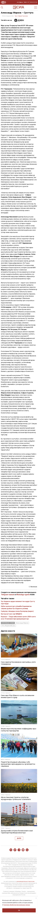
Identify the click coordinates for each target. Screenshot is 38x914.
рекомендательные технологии (25, 881)
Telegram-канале (8, 595)
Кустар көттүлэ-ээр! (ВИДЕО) (11, 614)
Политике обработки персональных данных (16, 905)
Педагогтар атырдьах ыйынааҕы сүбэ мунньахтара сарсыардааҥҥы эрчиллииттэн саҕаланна (18, 764)
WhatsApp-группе (23, 595)
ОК (19, 910)
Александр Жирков (22, 623)
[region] (19, 905)
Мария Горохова (23, 16)
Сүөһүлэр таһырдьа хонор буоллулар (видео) (17, 611)
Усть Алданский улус (8, 625)
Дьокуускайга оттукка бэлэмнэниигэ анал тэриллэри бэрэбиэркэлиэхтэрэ (17, 832)
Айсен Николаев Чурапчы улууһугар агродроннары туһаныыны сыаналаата (16, 798)
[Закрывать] (36, 898)
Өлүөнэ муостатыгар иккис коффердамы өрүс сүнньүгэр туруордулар (18, 730)
